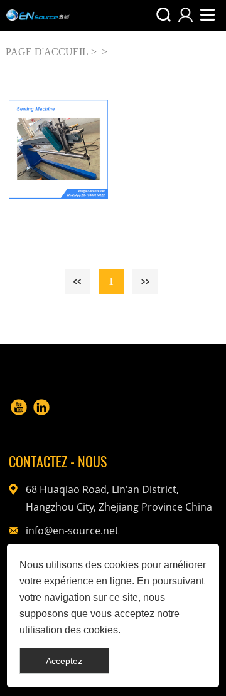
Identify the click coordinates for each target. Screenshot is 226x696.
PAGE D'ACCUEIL (47, 51)
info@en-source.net (72, 531)
